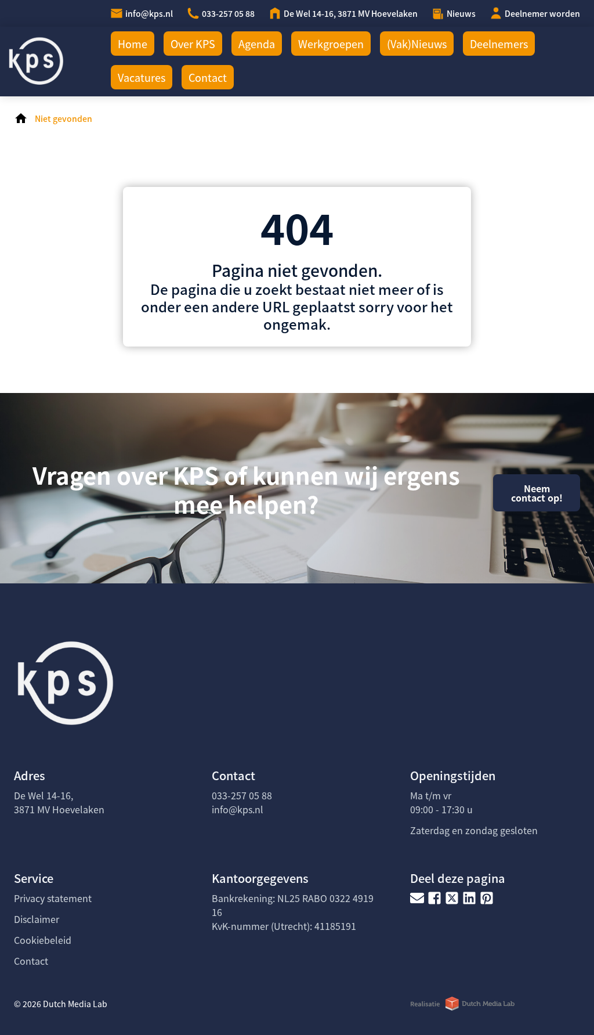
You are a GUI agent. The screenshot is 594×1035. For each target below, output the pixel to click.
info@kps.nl (149, 13)
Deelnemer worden (542, 13)
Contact (208, 77)
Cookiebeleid (42, 940)
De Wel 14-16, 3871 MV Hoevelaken (351, 13)
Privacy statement (53, 898)
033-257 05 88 (228, 13)
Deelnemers (499, 43)
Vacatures (141, 77)
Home (132, 43)
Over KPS (193, 43)
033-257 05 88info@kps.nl (242, 802)
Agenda (256, 43)
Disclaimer (36, 919)
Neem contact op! (537, 492)
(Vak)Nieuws (417, 43)
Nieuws (461, 13)
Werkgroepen (331, 43)
